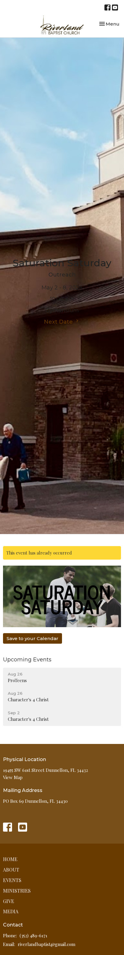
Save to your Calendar (32, 638)
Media (10, 911)
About (11, 869)
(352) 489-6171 (33, 935)
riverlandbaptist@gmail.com (46, 944)
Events (12, 880)
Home (10, 859)
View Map (13, 777)
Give (8, 901)
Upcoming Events (27, 659)
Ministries (17, 890)
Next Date (59, 322)
